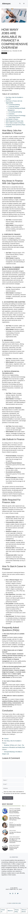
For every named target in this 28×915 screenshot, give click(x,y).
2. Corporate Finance (13, 106)
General (4, 53)
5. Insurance (11, 113)
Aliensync (6, 4)
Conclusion (9, 126)
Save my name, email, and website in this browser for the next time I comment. (15, 792)
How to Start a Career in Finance (14, 123)
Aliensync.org (16, 903)
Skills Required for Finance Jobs (14, 121)
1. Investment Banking (14, 104)
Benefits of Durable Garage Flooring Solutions (14, 848)
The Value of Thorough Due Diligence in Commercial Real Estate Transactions (15, 840)
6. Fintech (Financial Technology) (16, 115)
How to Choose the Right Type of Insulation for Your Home (15, 818)
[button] (20, 3)
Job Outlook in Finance (12, 119)
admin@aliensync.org (6, 50)
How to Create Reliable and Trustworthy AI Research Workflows (14, 811)
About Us (10, 910)
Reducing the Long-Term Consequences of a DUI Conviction (15, 826)
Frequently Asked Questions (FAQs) (15, 124)
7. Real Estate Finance (14, 117)
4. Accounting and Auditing (15, 112)
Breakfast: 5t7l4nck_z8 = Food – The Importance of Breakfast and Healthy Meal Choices (13, 747)
